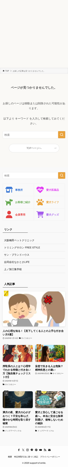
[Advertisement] (34, 34)
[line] (32, 450)
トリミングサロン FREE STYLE (22, 247)
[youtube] (40, 450)
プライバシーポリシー (50, 456)
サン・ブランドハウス (16, 254)
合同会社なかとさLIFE (17, 262)
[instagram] (27, 450)
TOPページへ (34, 148)
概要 (10, 456)
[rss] (45, 450)
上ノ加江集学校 (13, 269)
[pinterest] (36, 450)
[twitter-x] (23, 450)
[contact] (49, 450)
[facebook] (18, 450)
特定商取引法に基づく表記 (26, 456)
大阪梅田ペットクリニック (19, 240)
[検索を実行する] (61, 134)
